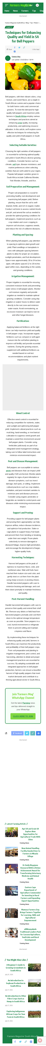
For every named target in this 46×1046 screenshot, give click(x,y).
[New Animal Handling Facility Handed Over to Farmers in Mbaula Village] (11, 851)
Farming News (24, 843)
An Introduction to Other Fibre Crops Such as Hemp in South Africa (15, 999)
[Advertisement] (23, 387)
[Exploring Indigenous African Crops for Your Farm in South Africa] (34, 1014)
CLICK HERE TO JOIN (23, 716)
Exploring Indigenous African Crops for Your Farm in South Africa (15, 1014)
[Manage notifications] (40, 1040)
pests (8, 471)
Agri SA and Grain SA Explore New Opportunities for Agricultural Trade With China (30, 834)
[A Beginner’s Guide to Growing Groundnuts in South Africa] (34, 967)
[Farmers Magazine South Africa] (20, 5)
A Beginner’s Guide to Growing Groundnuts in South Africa (16, 968)
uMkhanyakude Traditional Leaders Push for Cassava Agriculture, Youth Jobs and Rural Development (30, 934)
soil (14, 164)
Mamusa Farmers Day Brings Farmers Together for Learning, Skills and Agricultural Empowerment (30, 915)
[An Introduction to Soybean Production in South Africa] (34, 983)
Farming (26, 703)
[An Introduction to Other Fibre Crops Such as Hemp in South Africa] (34, 998)
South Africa (20, 116)
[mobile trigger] (7, 5)
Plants (9, 27)
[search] (26, 5)
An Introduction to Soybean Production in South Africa (15, 983)
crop (20, 123)
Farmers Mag (16, 57)
